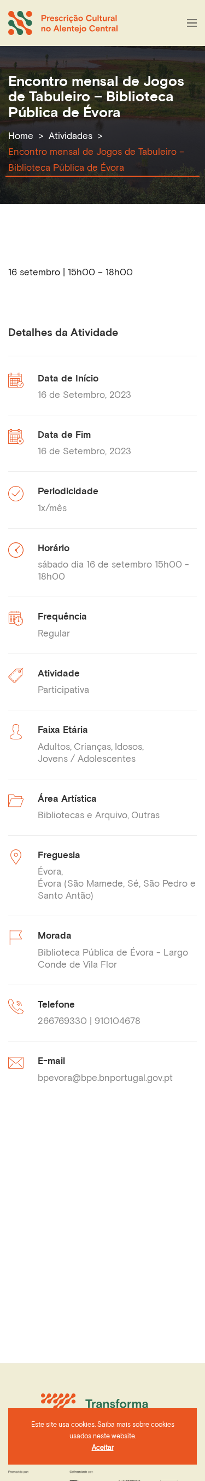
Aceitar (103, 1447)
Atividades (70, 135)
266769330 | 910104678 (89, 1020)
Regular (54, 633)
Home (20, 135)
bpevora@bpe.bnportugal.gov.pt (105, 1077)
